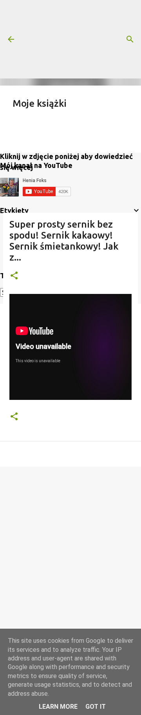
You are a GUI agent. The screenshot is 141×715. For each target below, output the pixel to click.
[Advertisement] (70, 39)
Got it (95, 706)
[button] (14, 276)
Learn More (58, 706)
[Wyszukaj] (130, 39)
